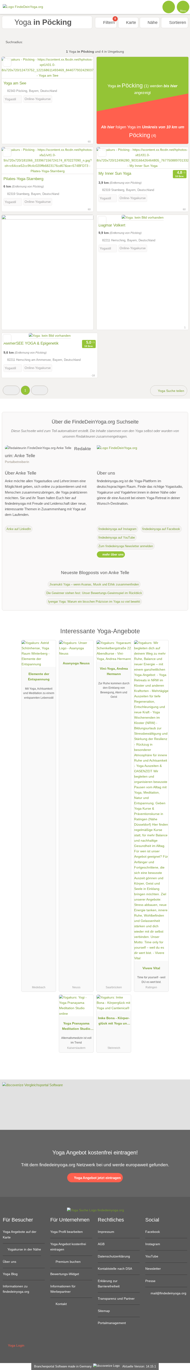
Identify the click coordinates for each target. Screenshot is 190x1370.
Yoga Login (15, 1345)
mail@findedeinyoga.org (168, 1293)
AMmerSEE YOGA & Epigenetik (31, 343)
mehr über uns (112, 554)
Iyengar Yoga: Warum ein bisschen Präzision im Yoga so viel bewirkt (94, 601)
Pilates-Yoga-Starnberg (23, 178)
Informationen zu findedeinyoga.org (16, 1288)
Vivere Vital (151, 968)
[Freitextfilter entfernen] (169, 7)
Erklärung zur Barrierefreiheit (109, 1283)
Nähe (152, 22)
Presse (150, 1281)
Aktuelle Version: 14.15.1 (139, 1366)
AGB (101, 1244)
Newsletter (153, 1268)
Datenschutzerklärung (114, 1256)
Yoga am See (14, 83)
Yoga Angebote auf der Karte (19, 1234)
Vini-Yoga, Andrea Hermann (114, 671)
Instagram (152, 1244)
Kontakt (61, 1304)
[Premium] (180, 635)
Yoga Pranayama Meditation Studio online (76, 1027)
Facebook (152, 1232)
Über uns (9, 1261)
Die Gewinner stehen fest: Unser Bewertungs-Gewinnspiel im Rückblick (94, 593)
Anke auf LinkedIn (18, 529)
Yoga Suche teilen (170, 391)
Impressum (106, 1232)
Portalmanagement (112, 1323)
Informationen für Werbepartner (63, 1288)
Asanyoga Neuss (76, 663)
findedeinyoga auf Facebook (161, 529)
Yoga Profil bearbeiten (66, 1232)
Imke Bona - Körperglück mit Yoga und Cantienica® (114, 1021)
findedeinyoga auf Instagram (117, 529)
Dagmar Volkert (111, 225)
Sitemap (104, 1311)
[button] (11, 390)
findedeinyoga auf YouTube (116, 537)
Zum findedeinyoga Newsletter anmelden (125, 546)
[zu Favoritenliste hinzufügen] (7, 62)
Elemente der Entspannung (39, 676)
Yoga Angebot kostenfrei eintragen (68, 1246)
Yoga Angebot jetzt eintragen (97, 1178)
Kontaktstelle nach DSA (115, 1268)
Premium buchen (68, 1261)
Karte (130, 22)
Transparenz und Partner (116, 1298)
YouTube (151, 1256)
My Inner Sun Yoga (114, 173)
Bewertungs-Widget (64, 1274)
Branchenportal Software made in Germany (62, 1366)
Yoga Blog (10, 1274)
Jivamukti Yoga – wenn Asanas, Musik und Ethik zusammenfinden (94, 584)
